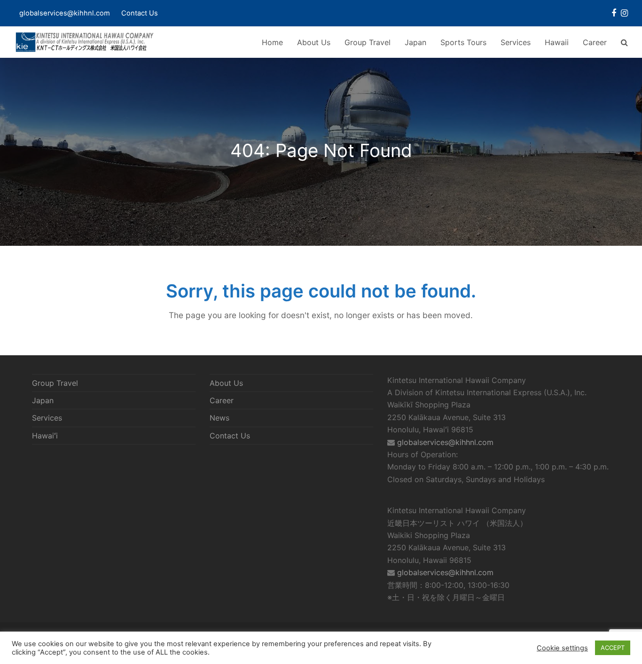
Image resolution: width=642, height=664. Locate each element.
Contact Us (139, 13)
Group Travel (55, 383)
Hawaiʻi (45, 435)
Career (222, 400)
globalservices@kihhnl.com (445, 442)
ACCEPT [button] (613, 647)
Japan (43, 400)
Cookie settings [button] (562, 648)
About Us (226, 383)
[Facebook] (613, 13)
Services (47, 417)
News (219, 417)
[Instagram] (624, 13)
